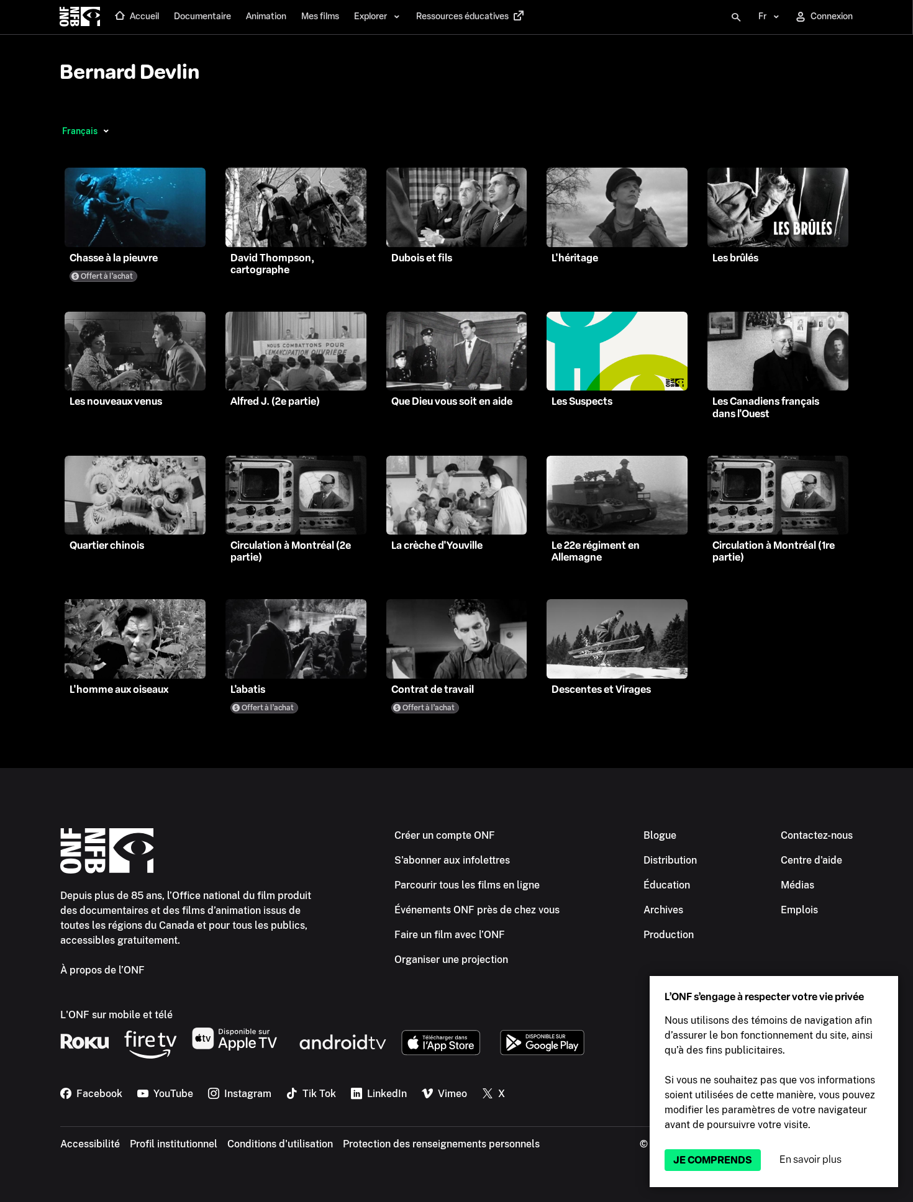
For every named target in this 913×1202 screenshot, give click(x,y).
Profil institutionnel (173, 1144)
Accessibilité (90, 1144)
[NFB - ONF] (80, 17)
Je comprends (712, 1160)
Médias (797, 885)
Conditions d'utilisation (280, 1144)
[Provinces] (106, 131)
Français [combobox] (80, 131)
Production (668, 935)
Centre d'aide (811, 860)
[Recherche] (736, 17)
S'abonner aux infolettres (452, 860)
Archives (663, 910)
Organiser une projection (451, 959)
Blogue (659, 835)
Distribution (670, 860)
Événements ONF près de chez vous (477, 910)
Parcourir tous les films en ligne (467, 885)
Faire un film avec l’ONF (449, 935)
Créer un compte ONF (444, 835)
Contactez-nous (817, 835)
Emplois (799, 910)
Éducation (666, 885)
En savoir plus (810, 1159)
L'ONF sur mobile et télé (116, 1015)
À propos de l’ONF (102, 970)
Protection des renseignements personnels (441, 1144)
